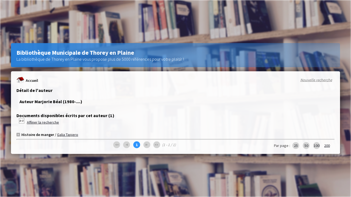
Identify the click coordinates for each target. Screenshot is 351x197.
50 (306, 145)
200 (327, 145)
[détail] (18, 134)
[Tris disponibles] (22, 122)
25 (296, 145)
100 (316, 145)
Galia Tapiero (67, 134)
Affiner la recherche (43, 122)
